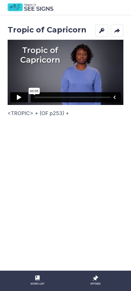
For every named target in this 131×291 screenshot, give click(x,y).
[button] (101, 30)
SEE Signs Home (31, 7)
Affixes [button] (95, 283)
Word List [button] (38, 283)
